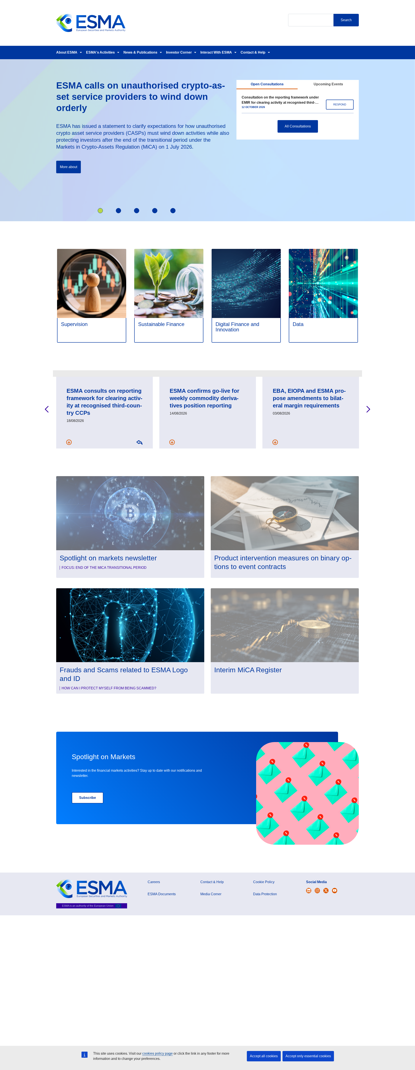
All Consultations (298, 126)
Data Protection (265, 894)
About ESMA (66, 52)
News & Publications (140, 52)
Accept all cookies (264, 1056)
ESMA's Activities (100, 52)
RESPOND (339, 104)
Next (368, 409)
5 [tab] (173, 210)
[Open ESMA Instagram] (317, 890)
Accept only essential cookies (308, 1056)
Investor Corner (179, 52)
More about (68, 167)
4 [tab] (154, 210)
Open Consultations (267, 84)
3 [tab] (136, 210)
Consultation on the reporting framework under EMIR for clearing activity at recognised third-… (280, 99)
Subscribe (87, 798)
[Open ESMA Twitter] (308, 890)
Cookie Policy (264, 882)
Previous (46, 409)
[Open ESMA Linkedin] (326, 890)
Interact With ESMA (216, 52)
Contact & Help (253, 52)
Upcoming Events (328, 84)
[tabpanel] (143, 132)
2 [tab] (118, 210)
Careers (154, 882)
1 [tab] (100, 210)
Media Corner (210, 894)
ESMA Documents (162, 894)
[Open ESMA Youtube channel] (334, 890)
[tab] (267, 84)
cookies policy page (157, 1053)
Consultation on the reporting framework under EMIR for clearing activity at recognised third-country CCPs (139, 442)
